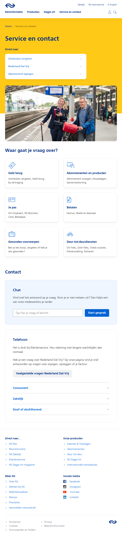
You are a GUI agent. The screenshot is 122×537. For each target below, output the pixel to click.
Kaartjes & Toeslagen (78, 443)
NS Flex (13, 443)
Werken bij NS (17, 486)
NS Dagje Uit (74, 459)
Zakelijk (81, 4)
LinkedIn (74, 497)
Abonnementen (76, 449)
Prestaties (14, 502)
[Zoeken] (114, 11)
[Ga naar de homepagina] (113, 522)
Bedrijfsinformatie (54, 525)
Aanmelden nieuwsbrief (22, 507)
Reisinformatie (17, 449)
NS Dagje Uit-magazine (22, 464)
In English (112, 4)
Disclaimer (15, 522)
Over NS (13, 481)
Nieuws (13, 497)
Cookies (13, 525)
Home (8, 26)
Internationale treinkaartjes (82, 464)
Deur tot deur (74, 454)
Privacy (48, 522)
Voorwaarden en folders (22, 529)
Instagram (75, 486)
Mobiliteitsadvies (18, 492)
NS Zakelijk (15, 454)
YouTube (74, 492)
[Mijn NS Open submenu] (109, 12)
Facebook (75, 481)
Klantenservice (17, 459)
